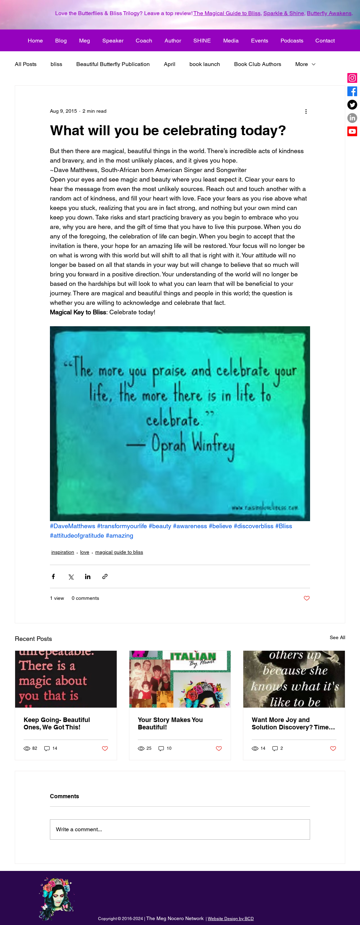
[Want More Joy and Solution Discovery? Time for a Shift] (294, 679)
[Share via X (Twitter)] (70, 576)
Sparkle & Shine (283, 13)
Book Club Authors (257, 64)
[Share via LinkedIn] (87, 576)
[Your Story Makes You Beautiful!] (180, 679)
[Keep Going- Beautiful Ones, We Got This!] (66, 679)
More (301, 64)
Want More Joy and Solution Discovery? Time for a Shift (290, 723)
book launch (204, 64)
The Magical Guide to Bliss (227, 13)
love (84, 552)
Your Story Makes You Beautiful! (170, 723)
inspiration (62, 552)
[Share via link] (105, 576)
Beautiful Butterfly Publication (113, 64)
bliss (56, 64)
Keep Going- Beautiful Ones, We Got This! (57, 723)
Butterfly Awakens (329, 13)
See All (337, 637)
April (169, 64)
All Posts (26, 64)
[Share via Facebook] (53, 576)
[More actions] (306, 111)
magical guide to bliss (119, 552)
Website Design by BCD (231, 918)
